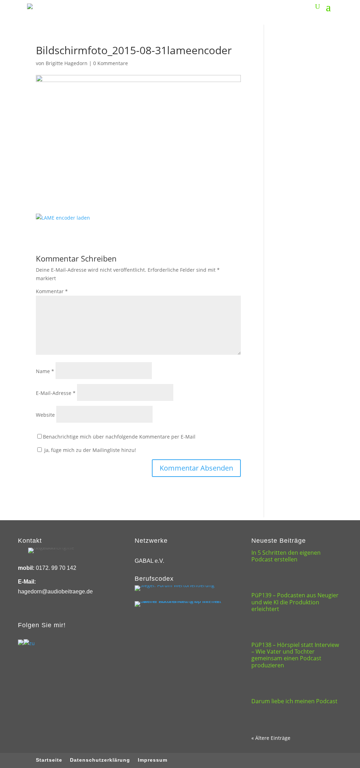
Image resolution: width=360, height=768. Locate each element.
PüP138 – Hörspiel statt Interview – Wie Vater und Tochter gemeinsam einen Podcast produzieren (295, 655)
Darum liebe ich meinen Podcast (294, 701)
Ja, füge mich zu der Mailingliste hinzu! (89, 450)
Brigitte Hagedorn (67, 63)
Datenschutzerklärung (100, 760)
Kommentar (52, 291)
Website (45, 414)
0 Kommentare (110, 63)
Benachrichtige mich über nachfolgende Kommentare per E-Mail (119, 436)
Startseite (49, 760)
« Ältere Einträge (270, 738)
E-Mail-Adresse (56, 393)
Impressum (152, 760)
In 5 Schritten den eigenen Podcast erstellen (286, 556)
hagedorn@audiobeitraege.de (55, 591)
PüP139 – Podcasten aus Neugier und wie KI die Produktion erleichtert (295, 601)
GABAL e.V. (149, 561)
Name (45, 371)
